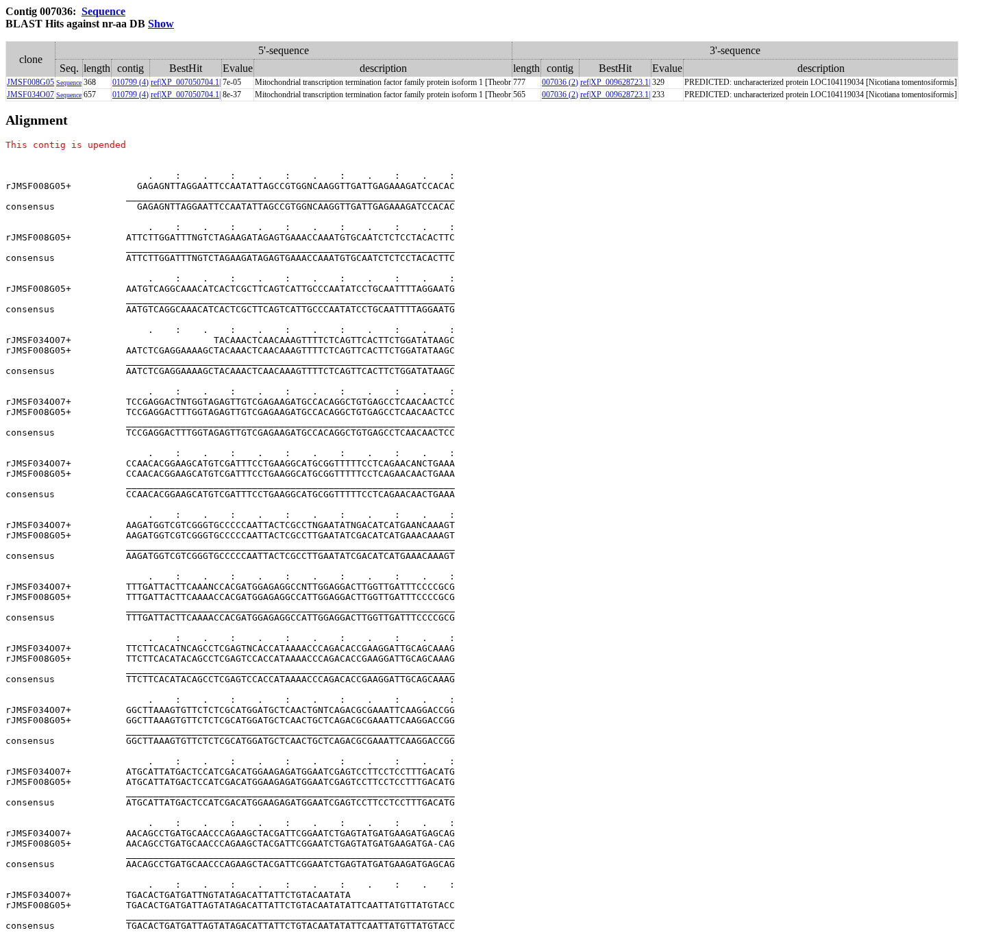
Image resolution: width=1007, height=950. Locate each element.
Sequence (103, 11)
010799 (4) (130, 82)
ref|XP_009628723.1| (615, 82)
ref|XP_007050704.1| (186, 82)
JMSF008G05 (30, 82)
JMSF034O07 (30, 94)
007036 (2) (560, 82)
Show (161, 23)
